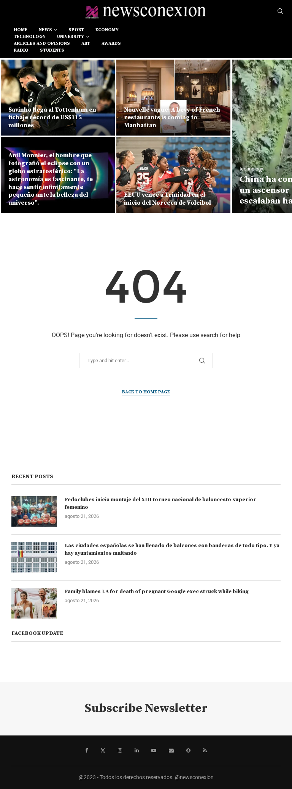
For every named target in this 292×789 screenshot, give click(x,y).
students (52, 50)
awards (111, 43)
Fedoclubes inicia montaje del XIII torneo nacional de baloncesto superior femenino (160, 503)
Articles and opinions (42, 43)
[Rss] (205, 750)
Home (20, 30)
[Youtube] (153, 750)
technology (30, 36)
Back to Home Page (146, 392)
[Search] (280, 11)
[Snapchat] (188, 750)
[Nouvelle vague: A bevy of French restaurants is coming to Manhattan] (173, 98)
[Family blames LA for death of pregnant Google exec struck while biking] (34, 603)
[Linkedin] (137, 750)
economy (107, 30)
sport (76, 30)
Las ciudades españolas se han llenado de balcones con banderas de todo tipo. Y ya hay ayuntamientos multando (172, 549)
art (85, 43)
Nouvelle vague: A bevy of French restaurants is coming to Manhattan (172, 117)
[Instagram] (120, 750)
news (45, 30)
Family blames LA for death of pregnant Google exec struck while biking (157, 591)
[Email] (171, 750)
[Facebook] (86, 750)
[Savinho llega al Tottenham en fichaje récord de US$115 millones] (58, 98)
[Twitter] (102, 750)
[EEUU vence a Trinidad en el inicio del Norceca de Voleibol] (173, 175)
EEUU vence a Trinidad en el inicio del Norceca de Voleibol (167, 199)
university (70, 36)
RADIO (21, 50)
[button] (14, 135)
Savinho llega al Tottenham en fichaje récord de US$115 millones (52, 117)
